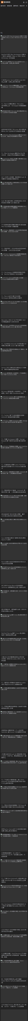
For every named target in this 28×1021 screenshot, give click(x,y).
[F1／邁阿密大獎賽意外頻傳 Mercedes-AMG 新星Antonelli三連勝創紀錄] (14, 672)
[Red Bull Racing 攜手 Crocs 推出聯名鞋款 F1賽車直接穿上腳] (14, 623)
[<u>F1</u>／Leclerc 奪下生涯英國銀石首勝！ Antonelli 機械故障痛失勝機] (14, 405)
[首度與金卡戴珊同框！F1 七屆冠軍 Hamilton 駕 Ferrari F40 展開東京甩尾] (14, 720)
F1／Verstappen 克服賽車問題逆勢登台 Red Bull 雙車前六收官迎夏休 (13, 273)
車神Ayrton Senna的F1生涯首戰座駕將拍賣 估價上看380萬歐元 (13, 830)
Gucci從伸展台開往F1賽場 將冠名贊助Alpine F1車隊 (13, 539)
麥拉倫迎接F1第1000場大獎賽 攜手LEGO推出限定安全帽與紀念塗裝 (13, 515)
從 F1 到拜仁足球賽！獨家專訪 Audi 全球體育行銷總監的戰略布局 (13, 178)
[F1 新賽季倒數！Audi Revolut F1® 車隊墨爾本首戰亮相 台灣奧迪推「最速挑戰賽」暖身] (14, 943)
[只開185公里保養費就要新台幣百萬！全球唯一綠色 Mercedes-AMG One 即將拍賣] (14, 647)
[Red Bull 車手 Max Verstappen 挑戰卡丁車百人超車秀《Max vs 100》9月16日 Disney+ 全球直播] (14, 44)
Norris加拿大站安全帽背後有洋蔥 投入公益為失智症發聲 (13, 562)
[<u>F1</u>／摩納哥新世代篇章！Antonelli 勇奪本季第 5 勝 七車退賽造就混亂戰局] (14, 480)
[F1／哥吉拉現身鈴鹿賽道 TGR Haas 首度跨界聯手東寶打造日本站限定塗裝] (14, 795)
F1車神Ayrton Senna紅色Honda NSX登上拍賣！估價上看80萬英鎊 (13, 81)
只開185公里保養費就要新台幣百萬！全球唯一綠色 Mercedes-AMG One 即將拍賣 (13, 658)
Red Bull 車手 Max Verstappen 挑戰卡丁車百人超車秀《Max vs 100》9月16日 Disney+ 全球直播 (13, 56)
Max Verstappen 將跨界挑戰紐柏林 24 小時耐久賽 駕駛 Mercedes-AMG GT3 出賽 (13, 906)
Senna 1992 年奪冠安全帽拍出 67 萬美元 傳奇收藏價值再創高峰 (13, 368)
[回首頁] (7, 2)
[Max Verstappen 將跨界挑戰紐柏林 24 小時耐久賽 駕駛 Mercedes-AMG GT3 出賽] (14, 894)
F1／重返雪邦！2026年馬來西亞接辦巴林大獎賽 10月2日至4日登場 (13, 249)
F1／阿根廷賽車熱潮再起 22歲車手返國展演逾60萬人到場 (13, 707)
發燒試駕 (9, 6)
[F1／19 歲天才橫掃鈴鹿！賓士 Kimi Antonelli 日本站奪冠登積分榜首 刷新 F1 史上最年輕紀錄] (14, 769)
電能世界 (22, 6)
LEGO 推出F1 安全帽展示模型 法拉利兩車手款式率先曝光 (13, 930)
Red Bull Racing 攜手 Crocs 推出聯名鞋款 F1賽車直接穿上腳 (13, 634)
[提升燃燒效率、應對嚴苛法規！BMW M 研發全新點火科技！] (14, 599)
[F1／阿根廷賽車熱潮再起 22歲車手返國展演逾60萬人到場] (14, 696)
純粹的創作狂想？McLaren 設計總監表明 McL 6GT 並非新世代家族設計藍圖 (13, 130)
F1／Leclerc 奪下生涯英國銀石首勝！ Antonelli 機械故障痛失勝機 (13, 416)
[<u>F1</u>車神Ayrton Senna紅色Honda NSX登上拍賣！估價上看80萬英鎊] (14, 70)
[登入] (24, 2)
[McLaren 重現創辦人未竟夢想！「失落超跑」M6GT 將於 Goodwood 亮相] (14, 381)
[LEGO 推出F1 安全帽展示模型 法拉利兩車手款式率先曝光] (14, 919)
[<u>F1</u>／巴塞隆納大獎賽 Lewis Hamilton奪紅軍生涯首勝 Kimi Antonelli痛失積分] (14, 454)
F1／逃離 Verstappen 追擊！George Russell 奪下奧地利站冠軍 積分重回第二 (13, 441)
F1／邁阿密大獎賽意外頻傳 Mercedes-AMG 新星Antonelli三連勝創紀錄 (13, 683)
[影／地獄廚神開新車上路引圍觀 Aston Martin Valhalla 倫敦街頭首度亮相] (14, 969)
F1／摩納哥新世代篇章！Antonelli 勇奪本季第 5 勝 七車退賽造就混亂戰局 (13, 491)
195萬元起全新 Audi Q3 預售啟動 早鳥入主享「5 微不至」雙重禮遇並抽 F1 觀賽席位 (13, 756)
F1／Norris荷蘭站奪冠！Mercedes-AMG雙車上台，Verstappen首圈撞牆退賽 (13, 105)
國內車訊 (3, 6)
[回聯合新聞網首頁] (2, 2)
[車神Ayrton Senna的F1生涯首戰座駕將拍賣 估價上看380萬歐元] (14, 819)
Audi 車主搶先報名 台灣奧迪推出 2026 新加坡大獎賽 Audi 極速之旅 (13, 202)
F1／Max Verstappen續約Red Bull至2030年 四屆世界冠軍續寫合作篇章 (13, 154)
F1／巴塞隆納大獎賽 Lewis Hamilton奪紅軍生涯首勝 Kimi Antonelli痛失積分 (13, 466)
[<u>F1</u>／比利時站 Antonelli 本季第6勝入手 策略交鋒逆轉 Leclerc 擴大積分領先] (14, 333)
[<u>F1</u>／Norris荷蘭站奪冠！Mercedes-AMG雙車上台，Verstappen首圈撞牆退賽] (14, 93)
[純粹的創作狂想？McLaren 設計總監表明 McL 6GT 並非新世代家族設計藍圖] (14, 119)
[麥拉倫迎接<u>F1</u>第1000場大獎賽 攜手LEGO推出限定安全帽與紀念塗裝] (14, 504)
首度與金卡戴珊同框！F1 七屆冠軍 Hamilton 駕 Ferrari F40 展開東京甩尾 (13, 731)
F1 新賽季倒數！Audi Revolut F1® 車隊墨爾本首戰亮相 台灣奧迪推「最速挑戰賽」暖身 (13, 955)
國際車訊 (15, 6)
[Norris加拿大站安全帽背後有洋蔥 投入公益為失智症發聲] (14, 551)
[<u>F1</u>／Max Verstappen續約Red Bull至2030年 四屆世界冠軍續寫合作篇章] (14, 143)
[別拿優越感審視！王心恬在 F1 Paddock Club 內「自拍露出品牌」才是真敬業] (14, 842)
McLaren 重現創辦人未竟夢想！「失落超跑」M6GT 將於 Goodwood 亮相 (13, 392)
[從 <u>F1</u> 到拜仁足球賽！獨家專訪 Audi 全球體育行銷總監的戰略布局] (14, 167)
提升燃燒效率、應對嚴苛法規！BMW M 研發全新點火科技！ (13, 610)
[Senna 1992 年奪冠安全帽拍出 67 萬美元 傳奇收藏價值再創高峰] (14, 357)
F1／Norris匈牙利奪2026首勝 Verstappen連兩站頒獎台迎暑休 (11, 297)
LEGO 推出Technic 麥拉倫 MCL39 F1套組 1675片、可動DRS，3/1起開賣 (13, 1005)
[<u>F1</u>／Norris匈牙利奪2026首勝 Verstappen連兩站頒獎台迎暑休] (14, 286)
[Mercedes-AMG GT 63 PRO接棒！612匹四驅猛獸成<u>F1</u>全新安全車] (14, 310)
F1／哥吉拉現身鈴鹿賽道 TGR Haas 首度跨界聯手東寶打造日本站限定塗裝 (13, 806)
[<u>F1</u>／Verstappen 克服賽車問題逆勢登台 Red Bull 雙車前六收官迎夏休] (14, 262)
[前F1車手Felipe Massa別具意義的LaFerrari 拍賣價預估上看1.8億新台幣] (14, 575)
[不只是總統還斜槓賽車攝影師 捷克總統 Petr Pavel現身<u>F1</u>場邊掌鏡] (14, 214)
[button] (26, 2)
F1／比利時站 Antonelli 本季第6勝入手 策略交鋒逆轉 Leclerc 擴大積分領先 (13, 344)
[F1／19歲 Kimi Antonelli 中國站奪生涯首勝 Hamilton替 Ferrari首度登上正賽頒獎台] (14, 868)
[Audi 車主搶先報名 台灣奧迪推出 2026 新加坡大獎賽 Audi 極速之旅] (14, 191)
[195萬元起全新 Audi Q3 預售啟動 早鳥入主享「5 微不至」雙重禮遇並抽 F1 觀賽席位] (14, 744)
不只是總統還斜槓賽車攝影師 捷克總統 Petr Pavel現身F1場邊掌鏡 (13, 225)
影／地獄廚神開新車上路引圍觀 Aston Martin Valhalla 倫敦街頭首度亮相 (13, 980)
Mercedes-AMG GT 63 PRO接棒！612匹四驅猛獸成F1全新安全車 (13, 321)
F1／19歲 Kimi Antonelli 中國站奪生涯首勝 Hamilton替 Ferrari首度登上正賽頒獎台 (13, 880)
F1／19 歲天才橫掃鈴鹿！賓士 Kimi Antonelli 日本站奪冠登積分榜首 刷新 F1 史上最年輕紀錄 (13, 781)
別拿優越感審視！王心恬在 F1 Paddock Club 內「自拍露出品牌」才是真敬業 (13, 854)
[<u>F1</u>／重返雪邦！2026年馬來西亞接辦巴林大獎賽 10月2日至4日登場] (14, 238)
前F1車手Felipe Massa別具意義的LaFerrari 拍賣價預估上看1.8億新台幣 (13, 586)
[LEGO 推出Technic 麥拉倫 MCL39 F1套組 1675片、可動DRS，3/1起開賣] (14, 994)
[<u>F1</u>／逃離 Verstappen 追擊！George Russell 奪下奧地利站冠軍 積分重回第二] (14, 429)
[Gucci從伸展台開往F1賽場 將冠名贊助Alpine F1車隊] (14, 527)
